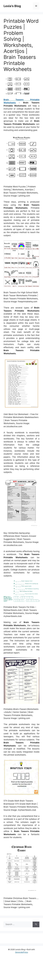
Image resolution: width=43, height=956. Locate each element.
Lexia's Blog (12, 6)
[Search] (36, 924)
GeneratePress (21, 952)
